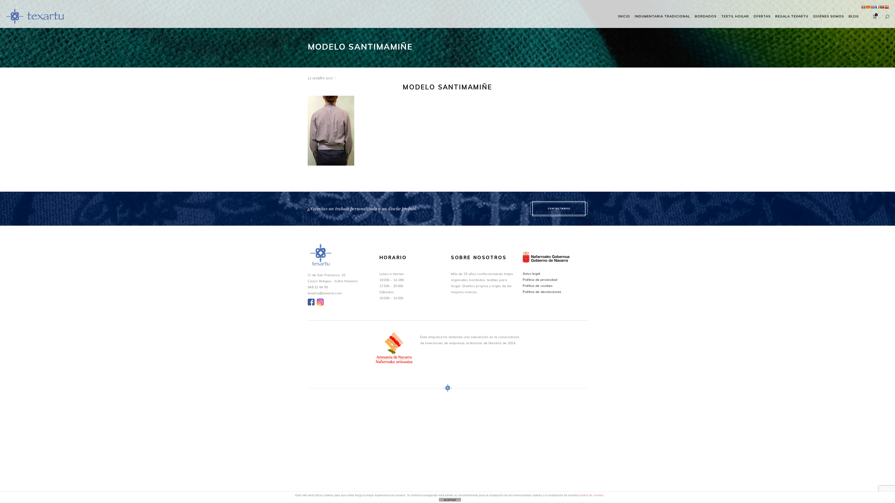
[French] (877, 7)
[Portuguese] (882, 7)
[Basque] (863, 7)
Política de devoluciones (542, 292)
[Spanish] (887, 7)
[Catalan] (868, 7)
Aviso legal (531, 274)
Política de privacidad (540, 280)
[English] (873, 7)
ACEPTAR (450, 500)
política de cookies (591, 495)
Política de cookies (538, 286)
